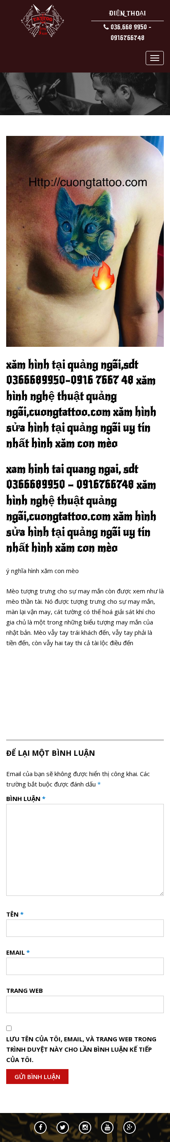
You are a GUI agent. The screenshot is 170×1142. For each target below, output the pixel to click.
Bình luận (25, 798)
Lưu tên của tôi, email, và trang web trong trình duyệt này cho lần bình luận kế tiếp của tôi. (81, 1049)
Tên (15, 914)
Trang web (24, 990)
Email (18, 952)
